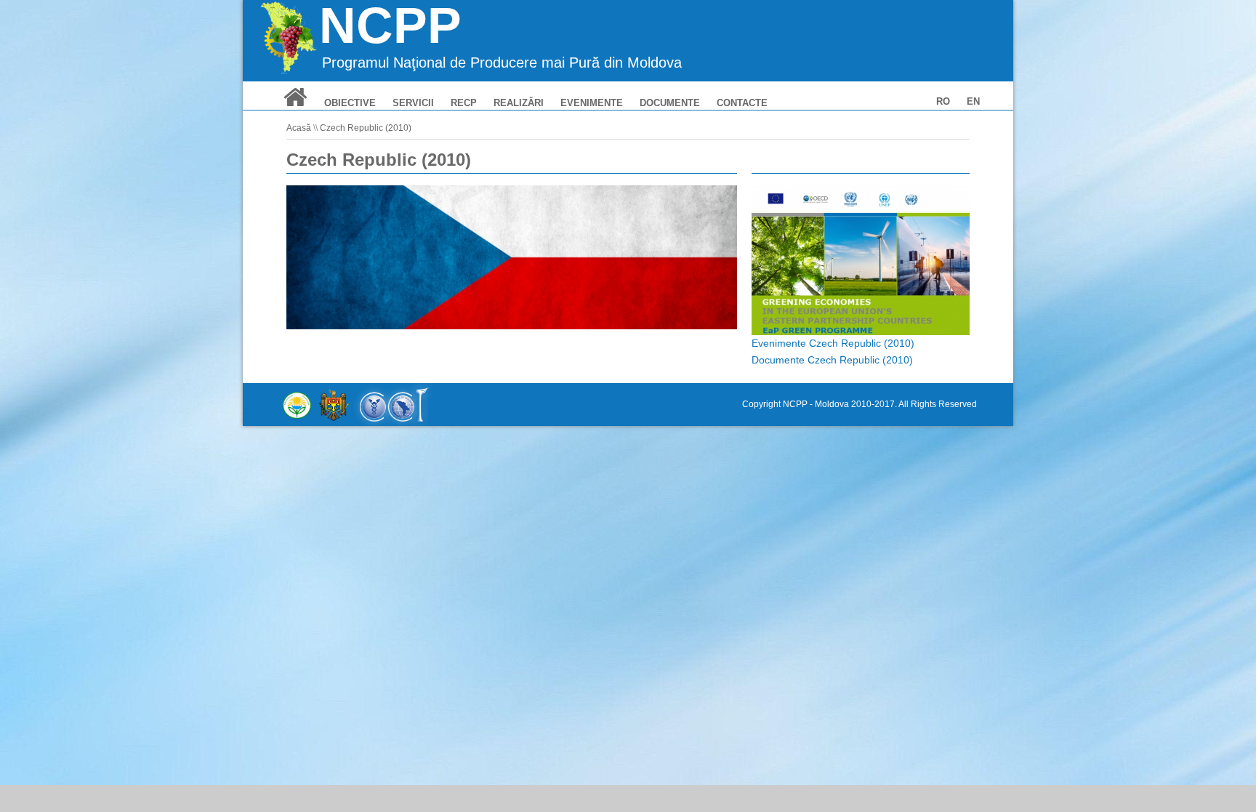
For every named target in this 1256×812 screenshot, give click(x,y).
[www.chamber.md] (393, 404)
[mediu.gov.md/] (297, 404)
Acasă (298, 128)
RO (943, 101)
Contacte (742, 103)
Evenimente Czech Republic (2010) (833, 343)
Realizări (519, 103)
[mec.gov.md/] (334, 404)
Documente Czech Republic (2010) (832, 360)
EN (973, 101)
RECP (464, 103)
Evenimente (591, 103)
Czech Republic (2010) (365, 128)
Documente (670, 103)
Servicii (413, 103)
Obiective (350, 103)
